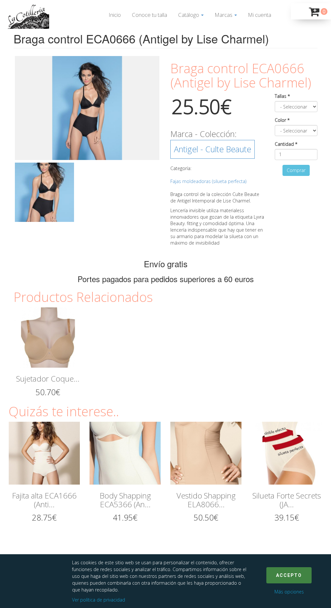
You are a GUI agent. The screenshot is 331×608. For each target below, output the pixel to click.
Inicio (115, 14)
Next (169, 108)
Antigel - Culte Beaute (212, 149)
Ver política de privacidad (98, 600)
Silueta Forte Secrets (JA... (286, 500)
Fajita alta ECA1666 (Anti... (44, 500)
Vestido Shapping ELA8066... (206, 500)
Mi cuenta (259, 14)
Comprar (296, 170)
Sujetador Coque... (48, 378)
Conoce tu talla (149, 14)
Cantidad (286, 144)
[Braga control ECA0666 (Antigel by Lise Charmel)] (87, 108)
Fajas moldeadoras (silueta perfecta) (208, 181)
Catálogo (189, 14)
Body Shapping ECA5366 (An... (125, 500)
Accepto (289, 575)
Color (282, 120)
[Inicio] (26, 16)
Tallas (282, 96)
